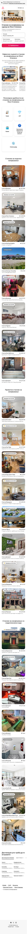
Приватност (11, 926)
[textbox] (7, 41)
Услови (17, 926)
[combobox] (13, 36)
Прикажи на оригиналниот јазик (17, 3)
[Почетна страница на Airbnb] (3, 7)
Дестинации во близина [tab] (8, 857)
